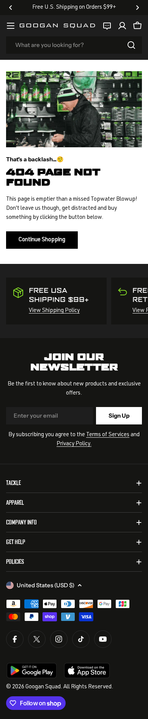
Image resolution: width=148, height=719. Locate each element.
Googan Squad (43, 687)
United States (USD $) (45, 585)
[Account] (122, 25)
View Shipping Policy (54, 310)
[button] (10, 7)
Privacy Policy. (74, 444)
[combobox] (74, 45)
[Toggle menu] (10, 25)
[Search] (131, 45)
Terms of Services (107, 435)
